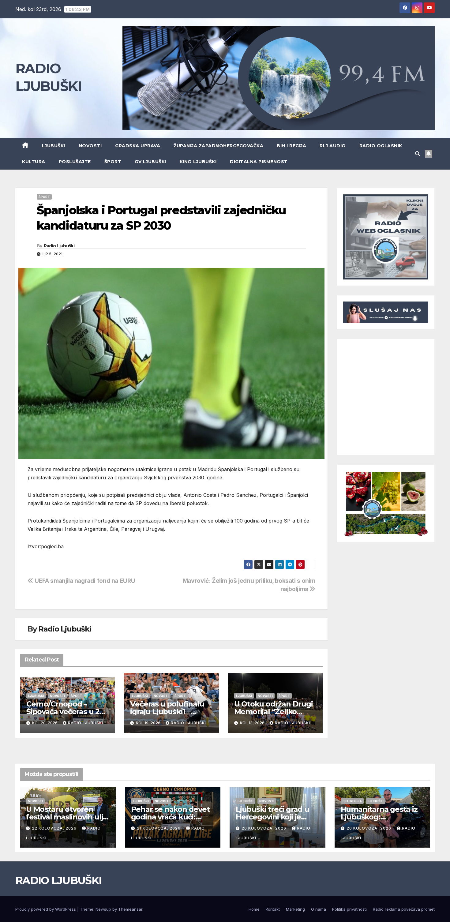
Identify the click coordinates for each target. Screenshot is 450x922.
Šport (113, 161)
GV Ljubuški (150, 161)
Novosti (90, 145)
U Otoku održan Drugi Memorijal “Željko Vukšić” (273, 711)
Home (254, 909)
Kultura (33, 161)
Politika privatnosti (349, 909)
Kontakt (273, 909)
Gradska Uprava (137, 145)
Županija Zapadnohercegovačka (218, 145)
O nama (318, 909)
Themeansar (130, 909)
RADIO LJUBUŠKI (58, 880)
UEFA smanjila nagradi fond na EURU (84, 580)
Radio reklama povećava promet (404, 909)
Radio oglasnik (380, 145)
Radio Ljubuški (59, 246)
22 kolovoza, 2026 (55, 828)
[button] (417, 154)
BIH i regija (291, 145)
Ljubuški (53, 145)
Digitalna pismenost (259, 161)
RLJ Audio (333, 145)
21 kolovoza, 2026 (159, 828)
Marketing (295, 909)
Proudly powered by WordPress (46, 909)
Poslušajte (75, 161)
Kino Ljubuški (198, 161)
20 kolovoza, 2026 (264, 828)
